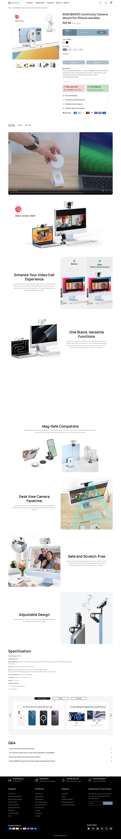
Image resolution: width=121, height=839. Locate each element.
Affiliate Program (67, 799)
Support (12, 788)
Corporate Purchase (68, 805)
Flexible (60, 698)
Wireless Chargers (41, 802)
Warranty (11, 810)
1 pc (65, 50)
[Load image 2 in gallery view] (26, 65)
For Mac (37, 810)
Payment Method (14, 808)
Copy (101, 32)
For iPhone (38, 813)
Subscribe (107, 803)
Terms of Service (13, 805)
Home (10, 8)
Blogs (63, 796)
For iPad (37, 816)
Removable (78, 698)
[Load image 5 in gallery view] (46, 65)
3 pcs (76, 50)
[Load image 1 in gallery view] (19, 65)
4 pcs (81, 50)
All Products (39, 794)
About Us (65, 794)
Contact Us (12, 794)
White (64, 42)
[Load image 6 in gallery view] (52, 65)
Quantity (65, 54)
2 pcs (70, 50)
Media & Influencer (68, 802)
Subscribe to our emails (99, 788)
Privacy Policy (12, 802)
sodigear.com (63, 835)
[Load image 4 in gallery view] (39, 65)
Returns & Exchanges (15, 799)
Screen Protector (40, 805)
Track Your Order (13, 813)
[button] (30, 3)
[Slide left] (14, 65)
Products (39, 788)
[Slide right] (57, 65)
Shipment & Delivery (14, 796)
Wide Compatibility (42, 698)
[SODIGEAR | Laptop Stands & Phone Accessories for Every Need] (13, 2)
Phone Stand (39, 799)
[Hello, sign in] (106, 3)
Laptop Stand (39, 796)
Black (67, 42)
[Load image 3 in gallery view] (32, 65)
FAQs (10, 816)
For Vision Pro (39, 808)
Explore (65, 788)
